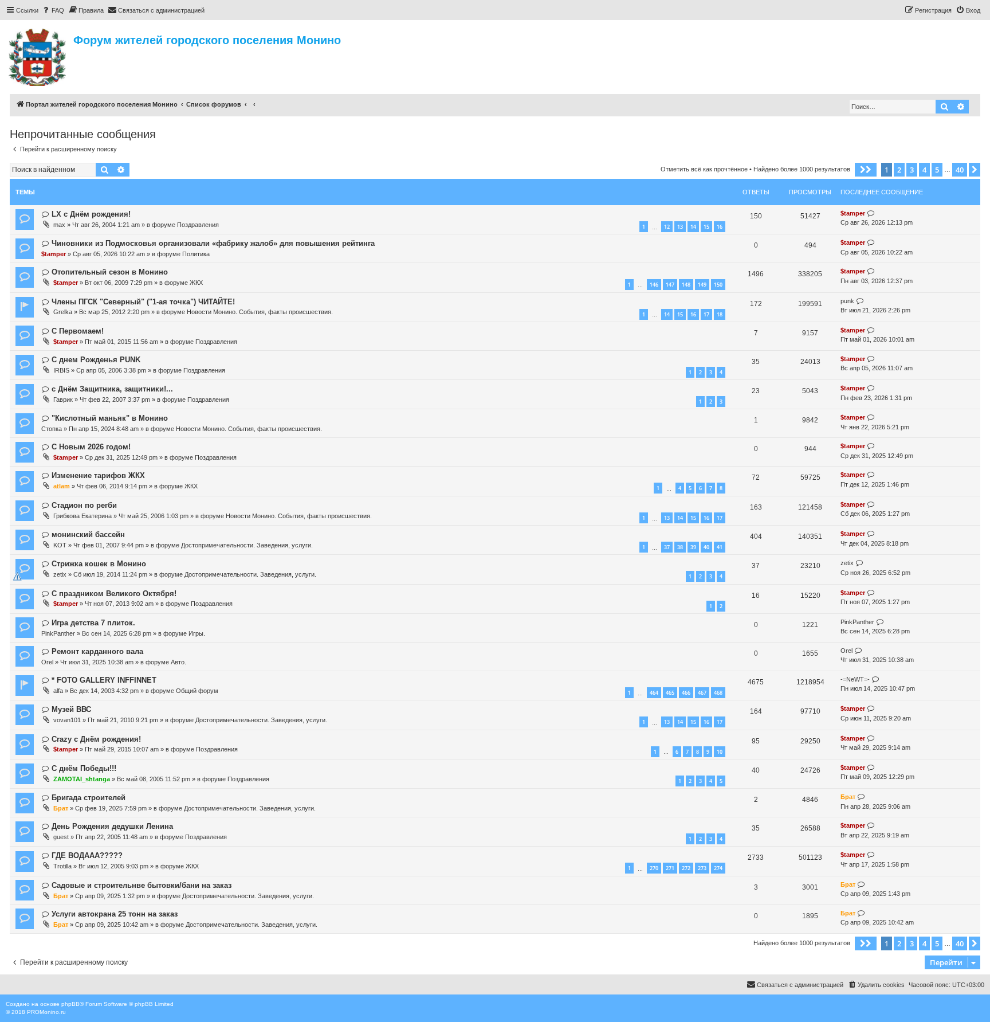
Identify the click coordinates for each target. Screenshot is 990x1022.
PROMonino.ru (46, 1012)
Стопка (51, 428)
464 (654, 692)
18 (719, 314)
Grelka (62, 311)
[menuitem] (52, 10)
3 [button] (912, 170)
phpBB (70, 1004)
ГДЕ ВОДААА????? (87, 855)
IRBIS (61, 370)
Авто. (178, 662)
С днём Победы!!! (84, 768)
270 (654, 868)
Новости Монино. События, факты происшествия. (260, 311)
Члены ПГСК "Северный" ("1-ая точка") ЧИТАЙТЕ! (143, 301)
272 (686, 868)
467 (702, 692)
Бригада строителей (88, 797)
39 (693, 547)
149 (702, 284)
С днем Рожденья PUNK (96, 359)
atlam (61, 486)
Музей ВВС (71, 709)
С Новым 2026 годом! (91, 447)
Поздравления (198, 224)
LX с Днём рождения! (91, 214)
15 (706, 226)
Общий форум (197, 690)
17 (706, 314)
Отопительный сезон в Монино (110, 272)
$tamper (852, 213)
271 (670, 868)
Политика (196, 253)
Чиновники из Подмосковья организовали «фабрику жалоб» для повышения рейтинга (213, 243)
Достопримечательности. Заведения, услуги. (247, 545)
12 (667, 226)
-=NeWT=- (855, 679)
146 (654, 284)
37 (667, 547)
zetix (59, 574)
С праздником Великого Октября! (114, 593)
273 (702, 868)
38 (680, 547)
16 (719, 226)
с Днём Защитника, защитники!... (112, 389)
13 (680, 226)
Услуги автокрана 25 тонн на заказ (115, 914)
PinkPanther (58, 633)
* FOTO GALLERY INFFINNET (104, 680)
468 (718, 692)
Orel (47, 662)
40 (706, 547)
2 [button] (899, 170)
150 (718, 284)
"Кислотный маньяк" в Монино (110, 418)
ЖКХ (196, 282)
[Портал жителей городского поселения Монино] (38, 55)
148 (686, 284)
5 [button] (937, 170)
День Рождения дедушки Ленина (112, 826)
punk (847, 300)
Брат (60, 808)
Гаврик (63, 399)
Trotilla (62, 866)
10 (719, 751)
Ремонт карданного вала (97, 651)
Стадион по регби (84, 505)
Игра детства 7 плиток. (93, 622)
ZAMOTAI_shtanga (81, 779)
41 (719, 547)
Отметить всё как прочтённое (704, 169)
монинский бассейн (88, 534)
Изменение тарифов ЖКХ (98, 475)
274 (718, 868)
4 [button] (924, 170)
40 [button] (960, 170)
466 (686, 692)
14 (693, 226)
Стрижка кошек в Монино (99, 563)
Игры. (196, 633)
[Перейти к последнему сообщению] (871, 213)
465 (670, 692)
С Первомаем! (78, 331)
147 (670, 284)
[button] (866, 170)
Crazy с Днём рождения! (96, 739)
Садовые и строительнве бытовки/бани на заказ (141, 885)
